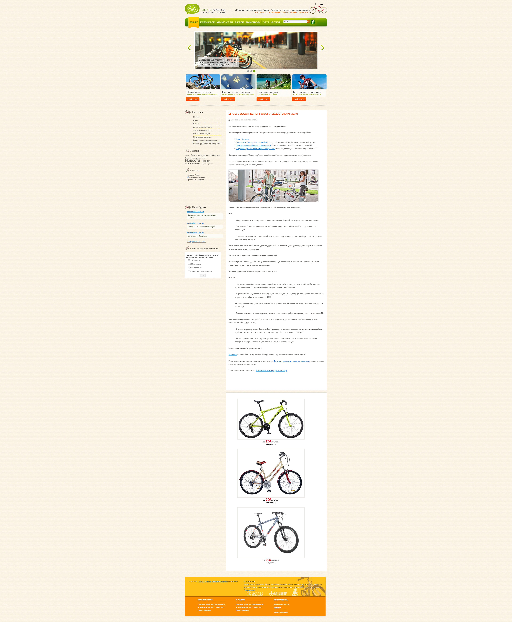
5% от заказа (195, 260)
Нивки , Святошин (242, 139)
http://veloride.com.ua (195, 232)
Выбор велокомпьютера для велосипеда (271, 371)
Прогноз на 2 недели (195, 180)
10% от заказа (195, 264)
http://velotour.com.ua (195, 223)
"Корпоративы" (249, 590)
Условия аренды (225, 22)
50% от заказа (195, 268)
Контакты (275, 22)
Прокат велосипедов (197, 162)
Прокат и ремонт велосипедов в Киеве (213, 581)
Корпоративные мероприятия (205, 140)
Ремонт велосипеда (280, 612)
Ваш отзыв (233, 355)
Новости (196, 117)
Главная (194, 22)
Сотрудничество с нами (196, 242)
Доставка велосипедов (202, 130)
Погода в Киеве (193, 175)
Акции (195, 120)
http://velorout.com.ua (195, 212)
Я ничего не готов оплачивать (201, 272)
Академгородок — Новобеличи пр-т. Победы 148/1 (255, 149)
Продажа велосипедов (202, 137)
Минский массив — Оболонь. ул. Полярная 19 (253, 145)
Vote (202, 276)
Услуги (266, 22)
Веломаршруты (253, 22)
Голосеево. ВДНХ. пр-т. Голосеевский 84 (251, 142)
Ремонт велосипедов (201, 134)
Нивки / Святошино (204, 610)
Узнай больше (192, 99)
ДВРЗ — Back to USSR (281, 604)
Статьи (196, 124)
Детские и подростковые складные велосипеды (292, 361)
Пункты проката (207, 22)
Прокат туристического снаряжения (207, 144)
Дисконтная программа (202, 127)
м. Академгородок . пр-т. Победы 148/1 (211, 607)
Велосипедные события (205, 155)
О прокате (239, 22)
